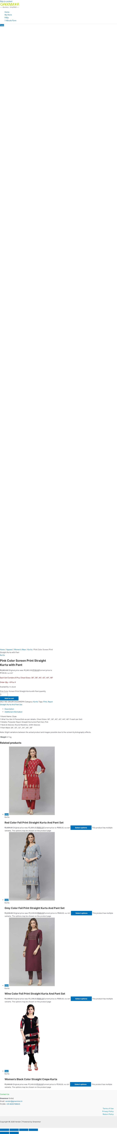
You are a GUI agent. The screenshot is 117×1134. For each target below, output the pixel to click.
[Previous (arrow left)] (4, 1133)
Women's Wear (20, 649)
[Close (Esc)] (33, 1130)
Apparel (9, 649)
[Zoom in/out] (4, 1130)
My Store (8, 15)
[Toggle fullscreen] (14, 1130)
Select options (81, 828)
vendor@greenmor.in (13, 1101)
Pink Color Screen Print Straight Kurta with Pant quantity (23, 691)
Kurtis (29, 649)
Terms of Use (108, 1108)
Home (7, 12)
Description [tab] (9, 709)
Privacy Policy (108, 1111)
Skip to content (6, 1)
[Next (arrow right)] (14, 1133)
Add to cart (9, 698)
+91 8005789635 (13, 1104)
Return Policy (108, 1114)
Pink (45, 702)
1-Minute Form (10, 20)
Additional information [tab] (13, 712)
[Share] (23, 1130)
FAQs (7, 18)
